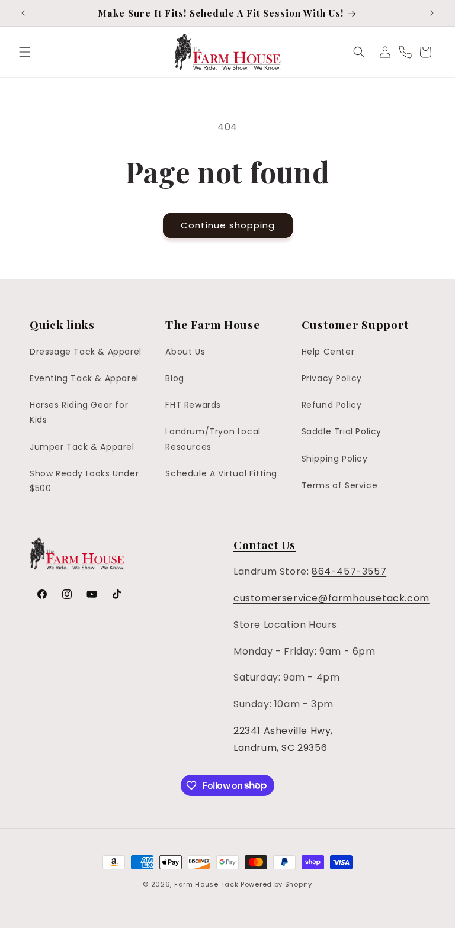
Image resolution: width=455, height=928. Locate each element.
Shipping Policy (335, 459)
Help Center (328, 351)
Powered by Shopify (276, 884)
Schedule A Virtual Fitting (221, 473)
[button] (25, 52)
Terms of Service (340, 485)
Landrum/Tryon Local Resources (212, 439)
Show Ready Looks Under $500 (84, 481)
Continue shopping (228, 225)
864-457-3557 (349, 571)
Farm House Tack (206, 884)
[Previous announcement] (23, 13)
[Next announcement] (432, 13)
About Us (185, 351)
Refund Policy (332, 405)
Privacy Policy (332, 378)
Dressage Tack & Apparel (86, 351)
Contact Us (264, 544)
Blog (174, 378)
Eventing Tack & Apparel (84, 378)
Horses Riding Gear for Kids (79, 412)
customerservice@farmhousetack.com (331, 598)
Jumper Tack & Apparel (82, 447)
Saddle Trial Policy (342, 431)
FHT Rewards (193, 405)
